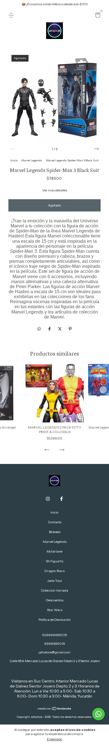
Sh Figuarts (54, 561)
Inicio (14, 160)
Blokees (54, 532)
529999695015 (54, 635)
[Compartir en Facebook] (50, 328)
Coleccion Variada (54, 590)
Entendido (54, 739)
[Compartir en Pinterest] (70, 328)
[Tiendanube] (54, 709)
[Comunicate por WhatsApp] (98, 714)
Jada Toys (54, 580)
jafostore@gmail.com (54, 652)
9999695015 (54, 643)
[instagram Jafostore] (48, 499)
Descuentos (54, 600)
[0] (97, 16)
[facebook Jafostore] (61, 499)
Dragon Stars (54, 571)
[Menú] (12, 15)
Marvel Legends (31, 160)
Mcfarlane (54, 551)
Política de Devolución (55, 619)
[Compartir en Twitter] (60, 328)
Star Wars (54, 610)
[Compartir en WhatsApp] (39, 328)
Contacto (54, 522)
